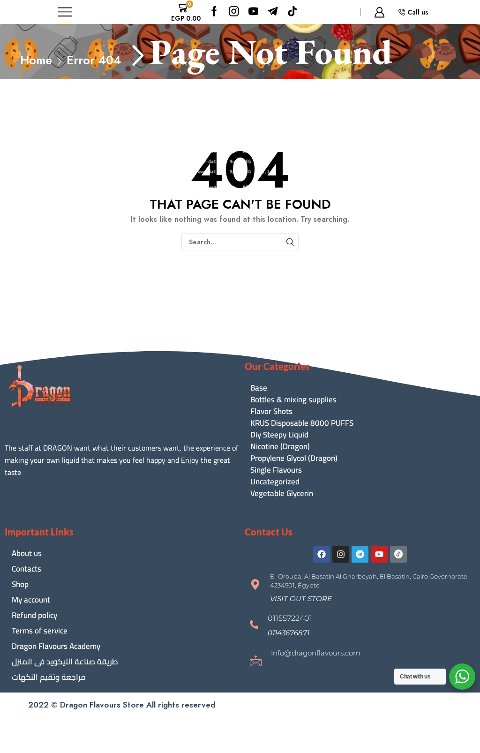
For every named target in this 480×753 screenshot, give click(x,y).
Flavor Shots (271, 411)
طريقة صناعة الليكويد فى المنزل (65, 661)
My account (31, 599)
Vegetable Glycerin (281, 493)
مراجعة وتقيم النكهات (49, 677)
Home (36, 60)
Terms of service (40, 630)
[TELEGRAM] (273, 12)
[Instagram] (234, 12)
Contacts (26, 568)
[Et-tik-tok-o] (398, 554)
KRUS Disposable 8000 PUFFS (301, 423)
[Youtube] (253, 12)
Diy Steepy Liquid (279, 435)
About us (27, 553)
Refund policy (34, 615)
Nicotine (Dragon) (280, 446)
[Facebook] (214, 12)
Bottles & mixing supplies (293, 400)
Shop (20, 584)
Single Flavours (276, 470)
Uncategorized (275, 482)
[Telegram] (360, 554)
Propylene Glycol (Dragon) (294, 458)
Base (258, 388)
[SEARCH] (290, 241)
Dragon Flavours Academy (56, 646)
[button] (301, 598)
